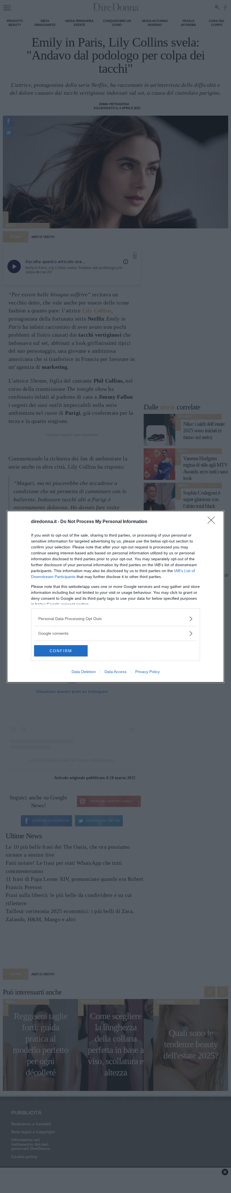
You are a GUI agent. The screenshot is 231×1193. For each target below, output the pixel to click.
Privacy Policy (147, 671)
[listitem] (115, 619)
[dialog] (115, 596)
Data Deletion (84, 671)
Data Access (115, 671)
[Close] (213, 522)
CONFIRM (61, 651)
